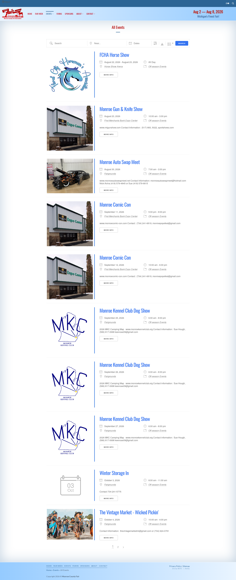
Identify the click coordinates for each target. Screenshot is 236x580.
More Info (109, 75)
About (79, 13)
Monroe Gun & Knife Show (121, 108)
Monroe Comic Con (115, 204)
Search (181, 43)
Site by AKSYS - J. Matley (181, 568)
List (169, 44)
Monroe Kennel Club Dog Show (125, 310)
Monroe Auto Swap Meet (120, 161)
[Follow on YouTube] (228, 4)
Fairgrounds (110, 173)
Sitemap (186, 566)
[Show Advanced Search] (155, 43)
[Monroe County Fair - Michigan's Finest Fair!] (12, 14)
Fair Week (39, 13)
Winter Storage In (114, 472)
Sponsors (69, 13)
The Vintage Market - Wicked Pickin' (129, 512)
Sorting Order (162, 44)
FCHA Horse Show (114, 54)
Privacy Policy (175, 566)
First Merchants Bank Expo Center (121, 120)
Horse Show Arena (113, 66)
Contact (89, 13)
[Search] (233, 3)
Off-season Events (157, 66)
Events (49, 13)
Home (30, 13)
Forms (59, 13)
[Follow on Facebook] (226, 4)
